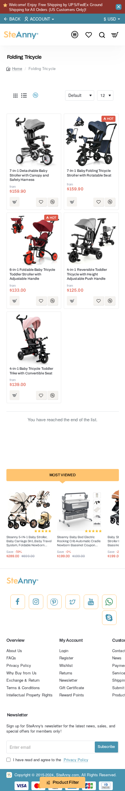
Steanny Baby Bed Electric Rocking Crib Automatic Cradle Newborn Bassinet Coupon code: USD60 (79, 541)
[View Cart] (115, 34)
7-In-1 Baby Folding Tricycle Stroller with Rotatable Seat (89, 173)
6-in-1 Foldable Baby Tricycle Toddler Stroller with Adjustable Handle (33, 274)
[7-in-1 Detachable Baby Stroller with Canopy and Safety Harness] (34, 141)
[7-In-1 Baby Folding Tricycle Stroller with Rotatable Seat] (91, 141)
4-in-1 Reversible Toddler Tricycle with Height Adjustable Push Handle (87, 274)
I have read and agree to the (50, 759)
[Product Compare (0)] (33, 95)
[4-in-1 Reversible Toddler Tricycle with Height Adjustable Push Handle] (91, 240)
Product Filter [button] (66, 782)
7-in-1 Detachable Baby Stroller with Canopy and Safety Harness (29, 175)
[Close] (119, 7)
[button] (15, 202)
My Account (71, 640)
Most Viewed (62, 475)
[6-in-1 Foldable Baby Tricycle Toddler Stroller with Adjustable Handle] (34, 240)
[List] (24, 95)
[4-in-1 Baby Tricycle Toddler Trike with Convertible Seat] (34, 339)
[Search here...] (101, 34)
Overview (15, 640)
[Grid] (15, 95)
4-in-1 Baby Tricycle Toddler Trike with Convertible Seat (31, 371)
